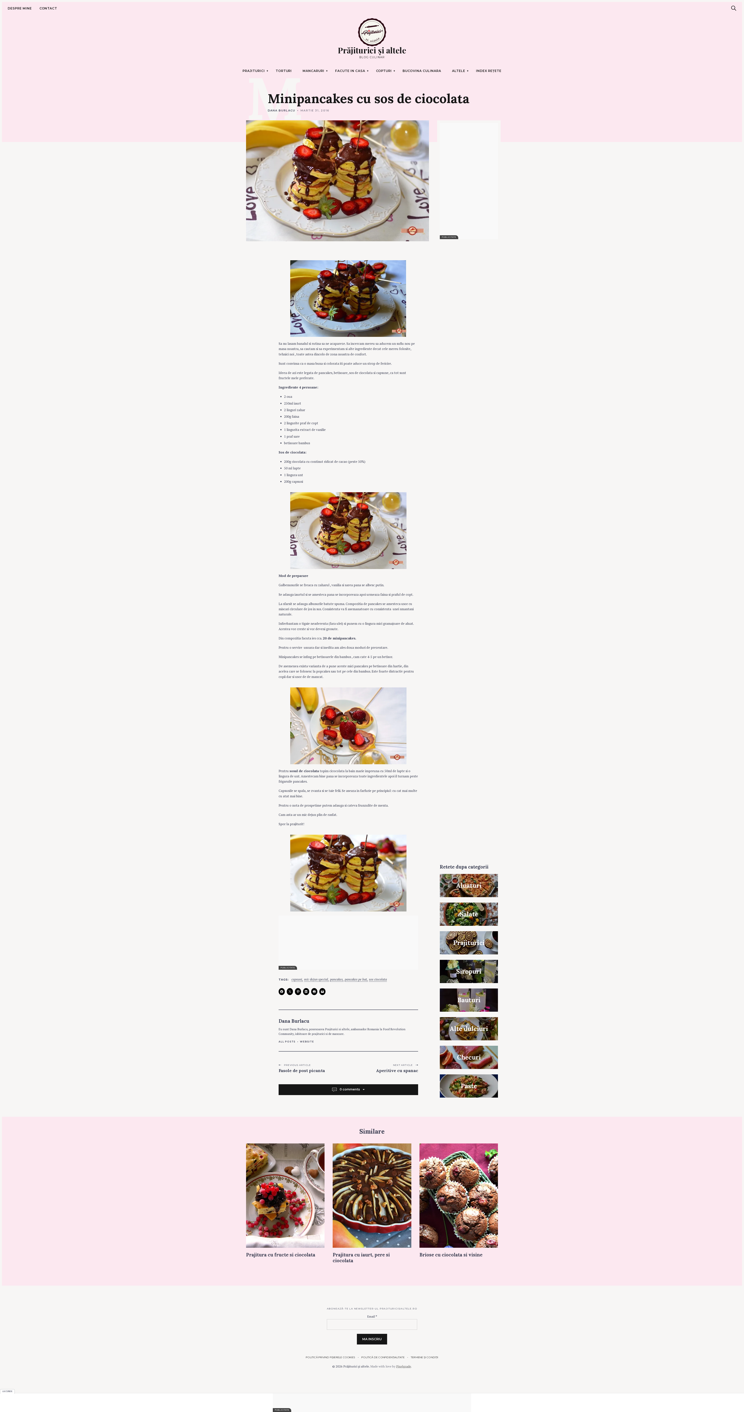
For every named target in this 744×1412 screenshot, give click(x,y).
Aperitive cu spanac (397, 1070)
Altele (458, 71)
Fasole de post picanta (302, 1070)
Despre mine (20, 8)
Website (307, 1041)
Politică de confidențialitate (383, 1357)
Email (372, 1316)
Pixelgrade (403, 1366)
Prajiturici (254, 71)
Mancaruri (313, 71)
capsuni (296, 979)
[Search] (733, 8)
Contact (48, 8)
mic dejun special (316, 979)
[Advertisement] (348, 943)
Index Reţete (488, 71)
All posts (287, 1041)
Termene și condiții (424, 1357)
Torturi (284, 71)
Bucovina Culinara (422, 71)
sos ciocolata (378, 979)
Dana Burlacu (281, 110)
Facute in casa (350, 71)
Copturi (384, 71)
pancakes (336, 979)
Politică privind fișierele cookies (330, 1357)
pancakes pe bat (356, 979)
